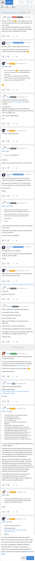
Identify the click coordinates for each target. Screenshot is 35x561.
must (8, 492)
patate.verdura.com (23, 365)
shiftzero (9, 383)
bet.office (9, 306)
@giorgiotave (6, 206)
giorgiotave (10, 42)
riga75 (8, 353)
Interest (7, 7)
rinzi (8, 63)
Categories (13, 7)
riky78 (8, 97)
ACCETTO (30, 558)
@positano (5, 66)
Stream (2, 7)
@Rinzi (4, 151)
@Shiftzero (5, 522)
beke (8, 408)
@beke (4, 495)
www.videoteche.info (18, 102)
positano (9, 17)
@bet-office (5, 411)
